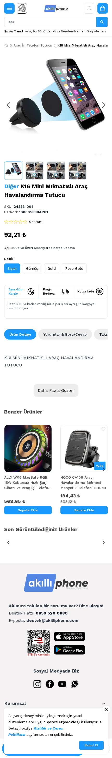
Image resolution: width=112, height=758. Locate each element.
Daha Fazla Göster (56, 390)
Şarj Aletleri (96, 31)
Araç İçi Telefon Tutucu (33, 45)
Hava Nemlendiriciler (69, 31)
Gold (51, 268)
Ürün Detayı (20, 334)
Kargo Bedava (49, 291)
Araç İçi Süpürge (38, 31)
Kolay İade (85, 291)
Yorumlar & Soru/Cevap (65, 334)
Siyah (12, 268)
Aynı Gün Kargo (15, 291)
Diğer (11, 186)
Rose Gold (74, 268)
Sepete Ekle (28, 510)
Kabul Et (91, 745)
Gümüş (32, 268)
